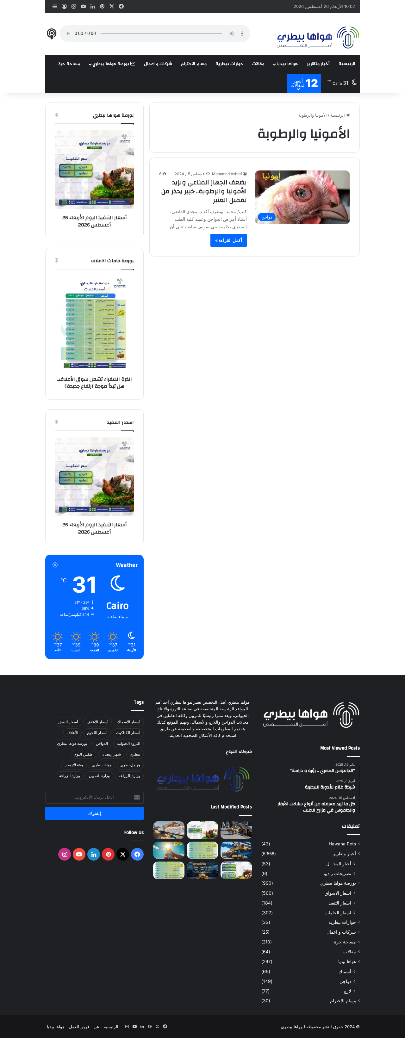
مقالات (258, 64)
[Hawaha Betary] (317, 38)
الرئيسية (347, 64)
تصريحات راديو (337, 873)
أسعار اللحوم (97, 732)
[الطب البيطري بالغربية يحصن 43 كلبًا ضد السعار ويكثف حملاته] (236, 830)
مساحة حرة (69, 64)
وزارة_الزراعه (129, 775)
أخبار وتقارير (318, 64)
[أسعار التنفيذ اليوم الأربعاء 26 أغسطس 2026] (202, 830)
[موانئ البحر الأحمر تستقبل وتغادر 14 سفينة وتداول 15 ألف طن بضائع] (236, 850)
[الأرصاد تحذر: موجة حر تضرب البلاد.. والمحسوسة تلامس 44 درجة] (168, 850)
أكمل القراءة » (228, 240)
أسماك (345, 971)
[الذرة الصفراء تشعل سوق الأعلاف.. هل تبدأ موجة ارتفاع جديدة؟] (202, 850)
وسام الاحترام (194, 64)
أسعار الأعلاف (97, 722)
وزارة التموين (99, 775)
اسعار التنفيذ (339, 902)
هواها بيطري (101, 765)
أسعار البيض (68, 722)
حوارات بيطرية (229, 64)
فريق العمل (79, 1026)
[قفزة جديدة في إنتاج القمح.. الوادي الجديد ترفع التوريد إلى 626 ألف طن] (168, 830)
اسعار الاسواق (338, 893)
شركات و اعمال (158, 64)
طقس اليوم (83, 754)
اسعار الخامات (338, 912)
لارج (347, 991)
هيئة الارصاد (74, 765)
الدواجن (102, 743)
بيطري (135, 754)
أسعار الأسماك (128, 722)
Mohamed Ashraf (227, 173)
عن (96, 1026)
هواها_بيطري (130, 765)
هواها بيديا (287, 64)
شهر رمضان (111, 754)
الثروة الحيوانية (128, 743)
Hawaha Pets (342, 843)
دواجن (345, 981)
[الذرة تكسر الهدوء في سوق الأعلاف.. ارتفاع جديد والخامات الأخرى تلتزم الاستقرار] (168, 870)
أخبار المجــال (338, 863)
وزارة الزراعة (69, 775)
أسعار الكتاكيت (128, 732)
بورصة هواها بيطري (111, 64)
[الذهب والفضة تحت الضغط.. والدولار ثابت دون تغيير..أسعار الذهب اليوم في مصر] (202, 870)
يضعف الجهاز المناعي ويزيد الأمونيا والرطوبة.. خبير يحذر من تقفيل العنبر (204, 191)
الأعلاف (72, 732)
